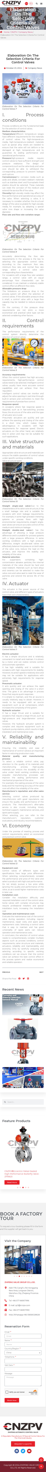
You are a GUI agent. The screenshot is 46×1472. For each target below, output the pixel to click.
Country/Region (12, 1349)
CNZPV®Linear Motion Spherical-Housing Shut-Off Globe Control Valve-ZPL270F (24, 1174)
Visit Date (9, 1365)
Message (8, 1374)
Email (7, 1332)
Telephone (10, 1357)
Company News (26, 32)
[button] (36, 3)
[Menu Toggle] (41, 3)
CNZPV (14, 32)
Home (6, 32)
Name (7, 1340)
